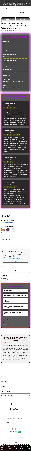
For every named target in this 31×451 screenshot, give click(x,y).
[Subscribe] (25, 422)
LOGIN (9, 448)
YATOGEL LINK (6, 240)
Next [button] (29, 3)
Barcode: (10, 30)
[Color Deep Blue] (8, 230)
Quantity (3, 267)
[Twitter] (6, 323)
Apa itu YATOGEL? (9, 290)
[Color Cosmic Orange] (3, 230)
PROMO (28, 448)
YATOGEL (5, 342)
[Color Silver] (13, 230)
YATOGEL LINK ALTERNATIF (9, 245)
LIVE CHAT (2, 448)
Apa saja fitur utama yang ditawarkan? (15, 295)
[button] (5, 319)
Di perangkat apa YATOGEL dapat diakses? (13, 313)
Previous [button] (1, 3)
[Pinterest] (9, 323)
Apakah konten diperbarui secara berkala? (13, 306)
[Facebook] (4, 323)
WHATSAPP (21, 448)
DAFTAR (15, 448)
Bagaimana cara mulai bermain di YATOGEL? (13, 300)
